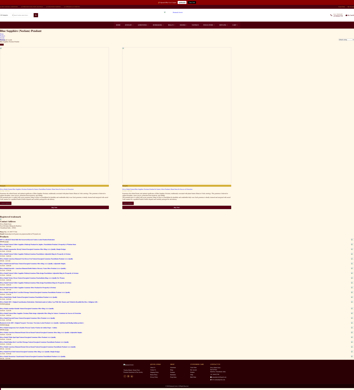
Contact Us (153, 370)
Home (118, 25)
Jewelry (128, 25)
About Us (152, 367)
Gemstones (142, 25)
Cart (234, 25)
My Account (351, 6)
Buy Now (54, 207)
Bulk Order (193, 377)
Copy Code (192, 2)
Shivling (222, 25)
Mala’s (171, 25)
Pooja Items (208, 25)
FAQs (191, 375)
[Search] (36, 15)
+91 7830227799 (214, 374)
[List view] (3, 45)
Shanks (183, 25)
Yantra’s (195, 25)
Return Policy (153, 375)
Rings (171, 370)
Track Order (341, 6)
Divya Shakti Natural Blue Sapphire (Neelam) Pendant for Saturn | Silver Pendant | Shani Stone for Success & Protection (157, 189)
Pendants (172, 372)
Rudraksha (157, 25)
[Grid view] (1, 45)
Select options (5, 203)
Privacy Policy (154, 377)
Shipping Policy (154, 372)
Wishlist (192, 372)
